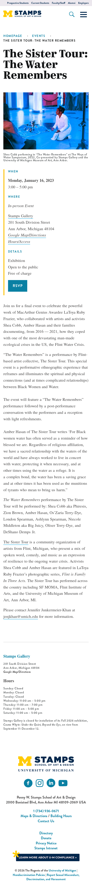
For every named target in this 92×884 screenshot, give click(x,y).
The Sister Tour (15, 541)
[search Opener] (72, 14)
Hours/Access (19, 241)
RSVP (18, 285)
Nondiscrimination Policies (29, 875)
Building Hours (61, 815)
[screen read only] (83, 14)
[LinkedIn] (51, 783)
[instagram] (39, 783)
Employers (83, 3)
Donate (46, 838)
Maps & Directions (34, 815)
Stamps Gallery (20, 215)
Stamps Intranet (46, 848)
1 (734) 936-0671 (46, 811)
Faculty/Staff (58, 3)
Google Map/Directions (27, 235)
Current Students (40, 3)
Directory (46, 833)
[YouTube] (63, 783)
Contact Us (46, 821)
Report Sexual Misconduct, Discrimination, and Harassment (52, 877)
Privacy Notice (46, 843)
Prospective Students (18, 3)
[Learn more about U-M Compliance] (46, 855)
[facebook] (28, 783)
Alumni (71, 3)
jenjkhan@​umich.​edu (20, 616)
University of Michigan (62, 870)
